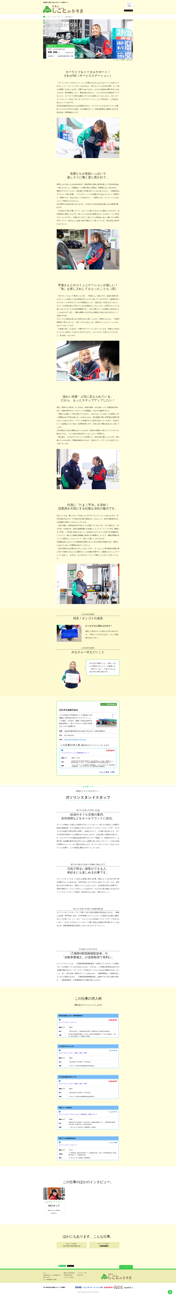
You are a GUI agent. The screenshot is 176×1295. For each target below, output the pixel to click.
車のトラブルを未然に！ (104, 1245)
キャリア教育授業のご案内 (49, 1279)
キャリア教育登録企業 (108, 704)
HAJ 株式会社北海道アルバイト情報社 (54, 1287)
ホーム (44, 1273)
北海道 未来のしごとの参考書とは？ (52, 1275)
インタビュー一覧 (81, 1273)
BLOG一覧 (80, 1275)
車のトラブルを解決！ (71, 1245)
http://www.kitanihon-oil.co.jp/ (75, 739)
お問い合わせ (46, 1277)
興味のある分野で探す (69, 1273)
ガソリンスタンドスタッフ (55, 17)
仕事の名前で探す (68, 1275)
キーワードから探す (69, 1277)
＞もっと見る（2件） (107, 772)
